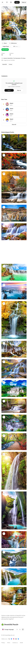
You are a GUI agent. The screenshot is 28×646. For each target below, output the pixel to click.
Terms (8, 642)
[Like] (4, 9)
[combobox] (16, 46)
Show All (14, 124)
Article (21, 642)
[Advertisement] (14, 69)
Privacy (3, 642)
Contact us (15, 642)
